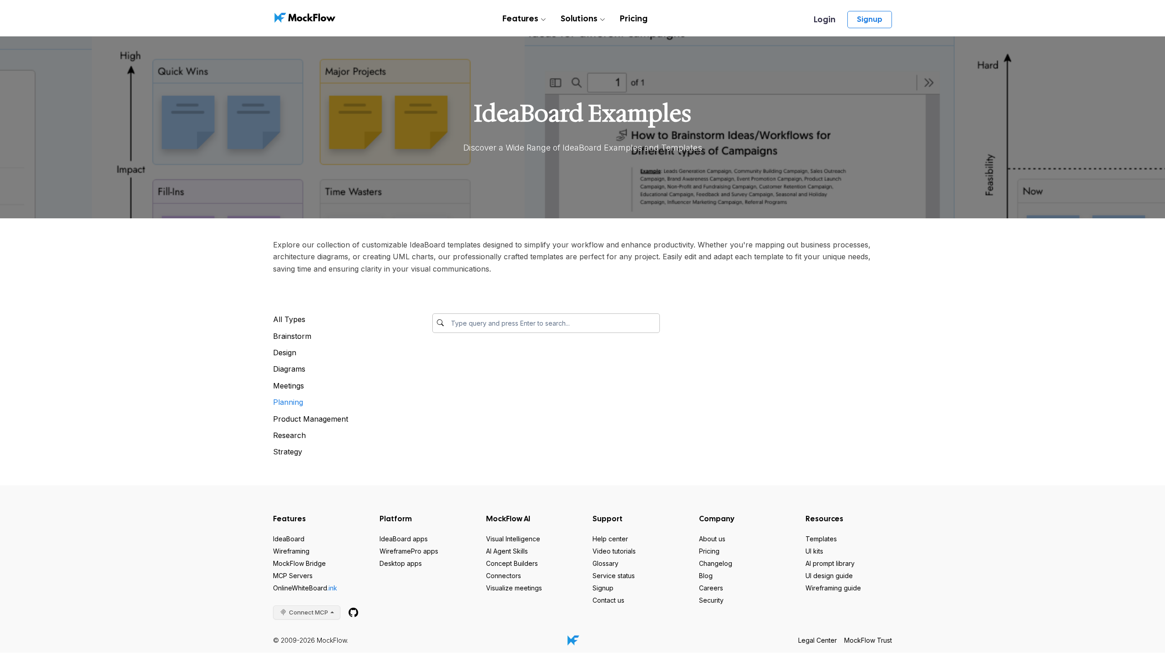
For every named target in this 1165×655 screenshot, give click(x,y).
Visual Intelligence (513, 539)
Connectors (503, 575)
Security (711, 600)
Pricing (634, 18)
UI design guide (829, 575)
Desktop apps (401, 563)
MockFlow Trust (868, 640)
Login (825, 19)
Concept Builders (512, 563)
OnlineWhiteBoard (305, 588)
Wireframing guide (833, 588)
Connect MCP (308, 612)
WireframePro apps (409, 551)
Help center (610, 539)
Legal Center (817, 640)
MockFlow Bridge (299, 563)
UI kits (814, 551)
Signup (869, 19)
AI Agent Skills (507, 551)
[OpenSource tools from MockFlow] (353, 612)
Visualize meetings (514, 588)
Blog (706, 575)
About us (712, 539)
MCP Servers (293, 575)
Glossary (605, 563)
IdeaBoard (288, 539)
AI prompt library (830, 563)
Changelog (715, 563)
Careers (711, 588)
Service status (614, 575)
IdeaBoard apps (404, 539)
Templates (821, 539)
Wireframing (291, 551)
